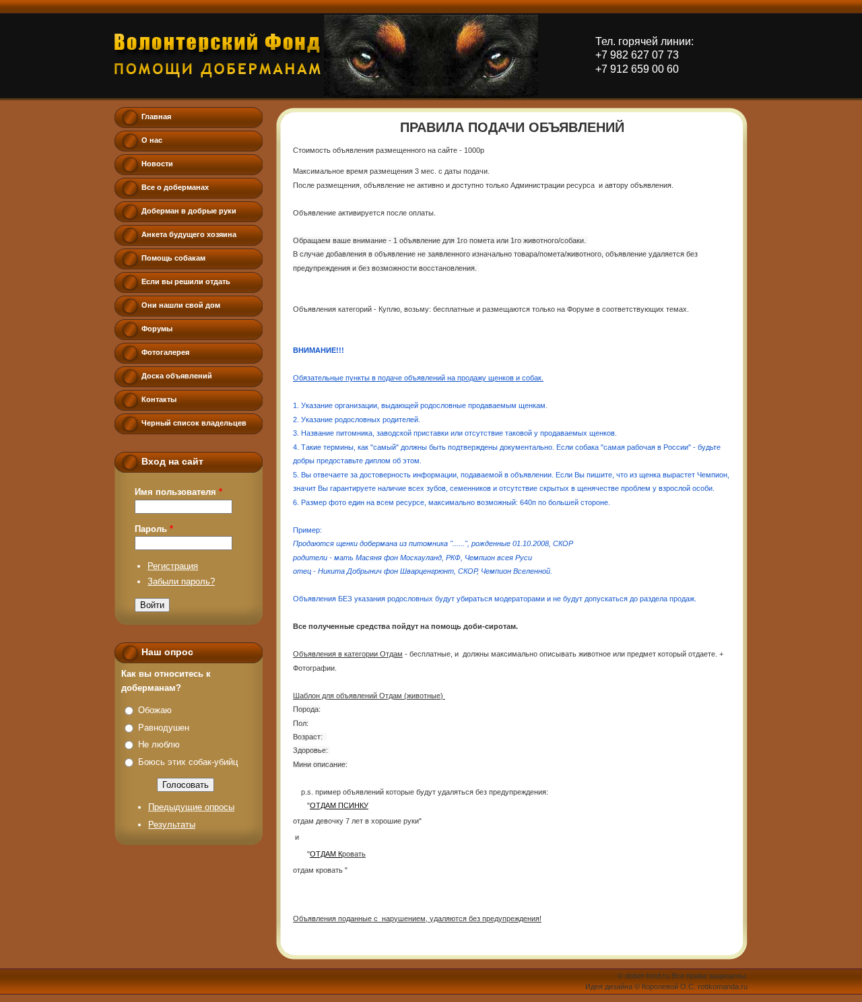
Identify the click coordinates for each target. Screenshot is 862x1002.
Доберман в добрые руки (188, 211)
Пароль (154, 529)
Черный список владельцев (193, 423)
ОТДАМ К (326, 854)
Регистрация (172, 566)
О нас (151, 140)
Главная (156, 116)
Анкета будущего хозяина (188, 234)
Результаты (171, 825)
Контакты (158, 399)
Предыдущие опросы (191, 807)
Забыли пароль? (181, 581)
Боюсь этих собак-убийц (188, 762)
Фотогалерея (165, 352)
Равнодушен (163, 728)
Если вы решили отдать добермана (185, 284)
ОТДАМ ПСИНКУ (339, 805)
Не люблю (159, 744)
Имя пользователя (178, 492)
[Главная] (217, 55)
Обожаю (155, 710)
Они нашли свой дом (180, 305)
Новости (157, 164)
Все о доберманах (175, 187)
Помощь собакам (173, 258)
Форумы (156, 329)
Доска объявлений (176, 376)
